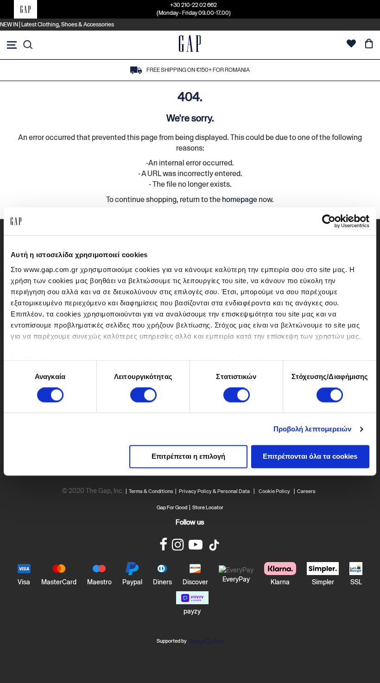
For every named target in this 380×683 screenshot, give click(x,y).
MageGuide (206, 641)
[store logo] (190, 44)
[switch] (143, 395)
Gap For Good (172, 507)
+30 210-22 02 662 (193, 5)
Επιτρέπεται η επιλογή (188, 457)
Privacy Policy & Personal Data (214, 491)
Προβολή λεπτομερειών (312, 429)
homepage (239, 199)
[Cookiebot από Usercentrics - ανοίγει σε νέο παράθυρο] (328, 221)
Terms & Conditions (152, 491)
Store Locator (207, 507)
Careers (306, 491)
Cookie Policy (274, 491)
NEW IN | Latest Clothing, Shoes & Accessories (57, 24)
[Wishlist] (351, 44)
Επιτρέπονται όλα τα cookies (310, 457)
